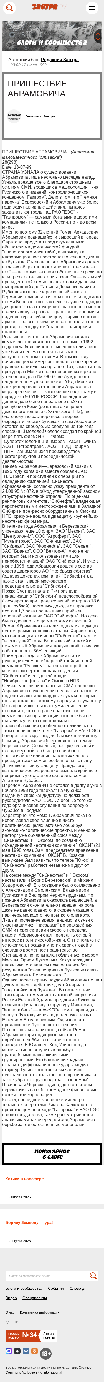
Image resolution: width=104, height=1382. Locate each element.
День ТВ (12, 1322)
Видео (11, 1298)
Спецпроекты (34, 1298)
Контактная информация (40, 1312)
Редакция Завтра (60, 59)
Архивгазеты (49, 1335)
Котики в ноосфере (25, 1178)
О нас (10, 1312)
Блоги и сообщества (24, 1288)
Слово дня (79, 1288)
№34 (29, 1335)
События (56, 1288)
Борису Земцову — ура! (29, 1222)
